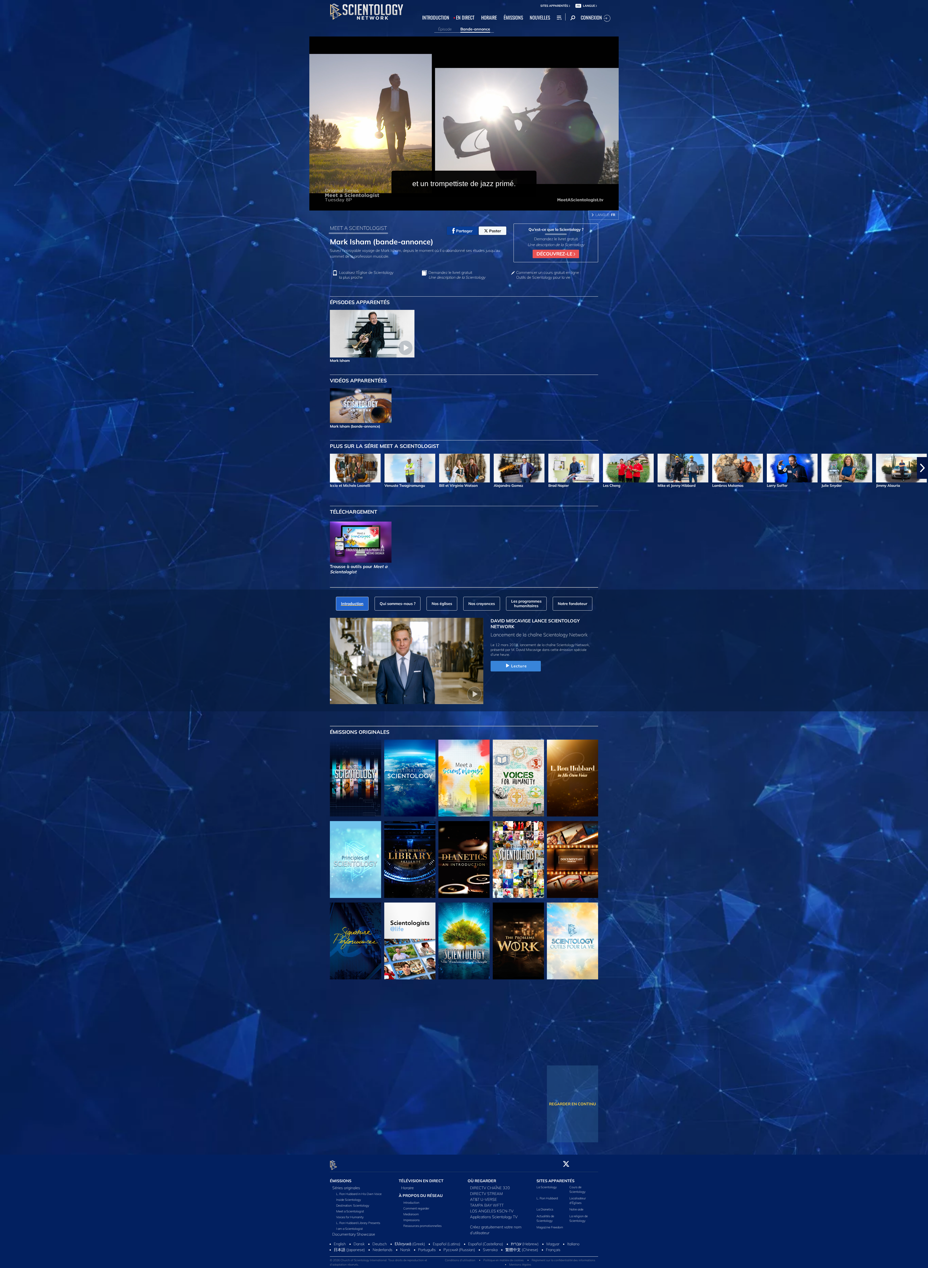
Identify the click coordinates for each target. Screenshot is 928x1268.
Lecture (519, 665)
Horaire (407, 1187)
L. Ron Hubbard (547, 1198)
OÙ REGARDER (482, 1180)
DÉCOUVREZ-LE (554, 254)
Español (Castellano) (485, 1260)
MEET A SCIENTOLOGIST (358, 228)
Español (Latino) (446, 1260)
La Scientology (546, 1187)
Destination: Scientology (352, 1205)
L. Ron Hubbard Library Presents (358, 1223)
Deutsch (379, 1260)
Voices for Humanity (350, 1217)
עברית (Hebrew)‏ (525, 1260)
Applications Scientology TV (494, 1216)
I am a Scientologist (349, 1229)
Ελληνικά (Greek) (410, 1260)
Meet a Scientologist (350, 1211)
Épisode (445, 29)
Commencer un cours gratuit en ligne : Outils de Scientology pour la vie (548, 274)
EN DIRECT (465, 17)
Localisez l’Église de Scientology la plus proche (366, 274)
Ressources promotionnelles (422, 1226)
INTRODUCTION (435, 17)
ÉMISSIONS (513, 17)
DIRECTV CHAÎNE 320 (490, 1187)
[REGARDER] (355, 859)
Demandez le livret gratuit (456, 274)
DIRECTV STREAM (486, 1193)
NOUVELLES (540, 17)
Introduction (411, 1203)
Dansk (359, 1260)
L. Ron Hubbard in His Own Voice (359, 1194)
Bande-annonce (475, 29)
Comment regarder (416, 1208)
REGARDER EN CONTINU (572, 1103)
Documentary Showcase (353, 1234)
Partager (464, 230)
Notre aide (576, 1209)
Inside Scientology (348, 1200)
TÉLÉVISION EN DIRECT (421, 1180)
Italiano (573, 1260)
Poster (495, 230)
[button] (5, 468)
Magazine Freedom (549, 1227)
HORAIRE (489, 17)
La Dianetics (544, 1209)
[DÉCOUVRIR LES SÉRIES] (355, 778)
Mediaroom (411, 1214)
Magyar (552, 1260)
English (340, 1260)
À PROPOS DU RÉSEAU (421, 1195)
